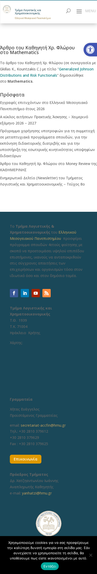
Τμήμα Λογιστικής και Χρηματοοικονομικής (28, 12)
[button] (90, 49)
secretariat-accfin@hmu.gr (43, 425)
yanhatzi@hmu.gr (37, 493)
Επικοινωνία (26, 458)
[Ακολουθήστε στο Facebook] (14, 293)
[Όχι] (90, 555)
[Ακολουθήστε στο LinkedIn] (25, 293)
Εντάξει (49, 566)
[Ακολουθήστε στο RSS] (46, 293)
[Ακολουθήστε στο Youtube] (36, 293)
